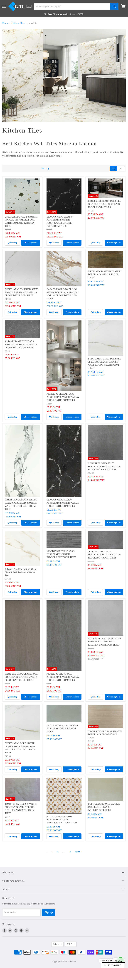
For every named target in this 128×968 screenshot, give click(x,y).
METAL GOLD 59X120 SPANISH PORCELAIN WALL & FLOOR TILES (105, 274)
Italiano (56, 944)
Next (78, 851)
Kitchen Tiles (18, 23)
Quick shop (12, 243)
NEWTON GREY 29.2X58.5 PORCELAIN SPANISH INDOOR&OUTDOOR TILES (61, 554)
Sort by (45, 168)
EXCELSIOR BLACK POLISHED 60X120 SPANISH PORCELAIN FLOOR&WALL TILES (104, 204)
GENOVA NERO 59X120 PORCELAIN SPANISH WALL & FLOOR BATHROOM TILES (63, 502)
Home (5, 23)
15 (70, 851)
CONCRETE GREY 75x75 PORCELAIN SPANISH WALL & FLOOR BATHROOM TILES (104, 466)
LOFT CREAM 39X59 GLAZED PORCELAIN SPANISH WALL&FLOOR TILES (104, 807)
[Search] (114, 6)
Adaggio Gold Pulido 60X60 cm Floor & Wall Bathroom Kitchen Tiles (21, 572)
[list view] (120, 168)
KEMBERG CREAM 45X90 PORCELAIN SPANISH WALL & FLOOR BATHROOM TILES (63, 397)
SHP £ (69, 944)
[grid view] (113, 168)
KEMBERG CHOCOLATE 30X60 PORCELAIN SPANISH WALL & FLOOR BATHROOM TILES (21, 677)
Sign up (49, 912)
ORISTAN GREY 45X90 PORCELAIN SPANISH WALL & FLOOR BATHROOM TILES (104, 554)
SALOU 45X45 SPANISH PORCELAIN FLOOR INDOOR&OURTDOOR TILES (62, 819)
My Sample (114, 965)
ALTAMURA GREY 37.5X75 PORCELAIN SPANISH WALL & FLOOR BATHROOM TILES (21, 344)
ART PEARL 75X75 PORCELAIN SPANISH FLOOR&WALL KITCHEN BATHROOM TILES (104, 641)
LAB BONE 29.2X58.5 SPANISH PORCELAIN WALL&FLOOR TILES (63, 728)
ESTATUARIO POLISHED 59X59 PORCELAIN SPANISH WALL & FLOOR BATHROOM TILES (21, 292)
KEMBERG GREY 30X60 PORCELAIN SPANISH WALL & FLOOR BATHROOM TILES (63, 677)
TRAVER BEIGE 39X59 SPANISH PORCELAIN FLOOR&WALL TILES (105, 734)
